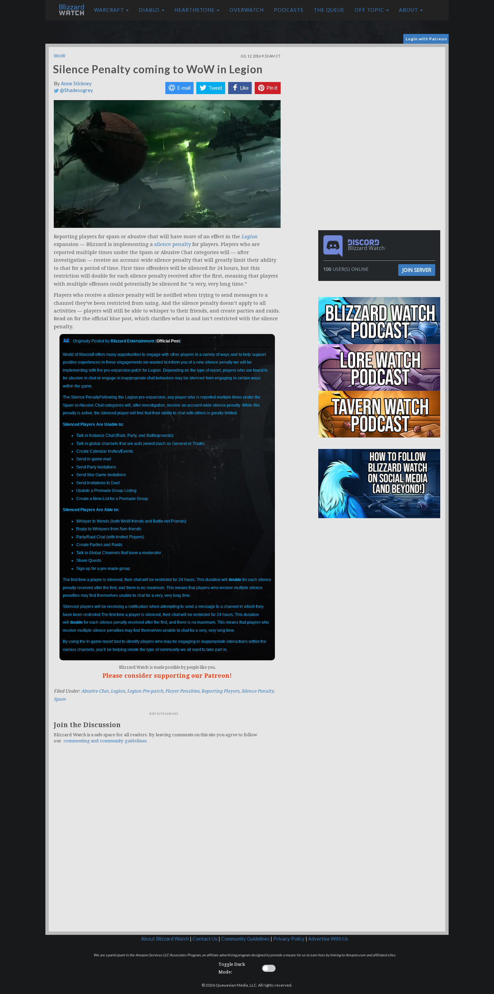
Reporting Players (220, 691)
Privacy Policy (288, 939)
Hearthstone (195, 10)
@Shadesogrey (76, 90)
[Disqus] (167, 842)
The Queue (329, 10)
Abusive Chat (95, 691)
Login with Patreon (426, 38)
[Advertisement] (380, 94)
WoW (59, 55)
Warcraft (109, 10)
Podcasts (288, 10)
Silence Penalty (257, 691)
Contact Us (205, 939)
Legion (118, 691)
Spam (60, 699)
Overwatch (247, 10)
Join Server (416, 269)
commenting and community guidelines (105, 740)
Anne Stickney (76, 83)
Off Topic (370, 10)
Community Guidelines (245, 939)
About (409, 10)
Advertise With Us (328, 939)
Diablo (150, 10)
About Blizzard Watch (165, 939)
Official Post (168, 341)
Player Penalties (182, 691)
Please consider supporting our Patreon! (167, 675)
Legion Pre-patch (145, 691)
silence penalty (172, 244)
